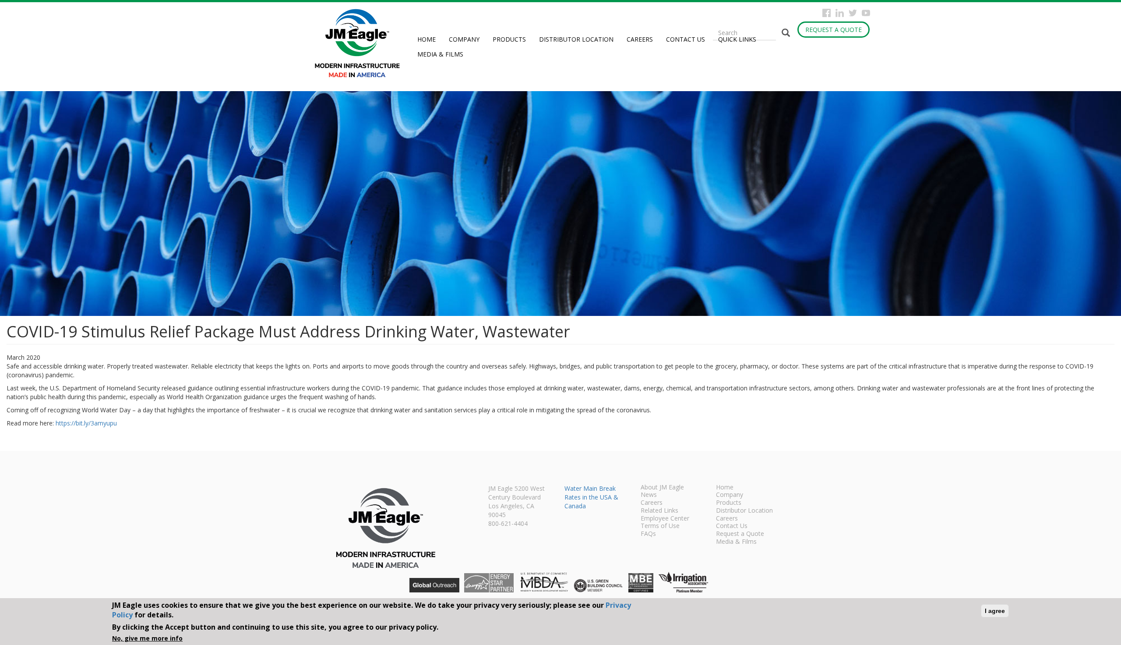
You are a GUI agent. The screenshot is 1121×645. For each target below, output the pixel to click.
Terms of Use (660, 526)
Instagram (839, 13)
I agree (995, 610)
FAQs (648, 534)
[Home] (360, 43)
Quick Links (737, 39)
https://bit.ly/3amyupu (86, 423)
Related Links (659, 510)
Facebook (826, 13)
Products (509, 39)
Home (426, 39)
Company (464, 39)
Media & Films (440, 54)
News (649, 495)
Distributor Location (576, 39)
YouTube (866, 13)
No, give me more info (147, 638)
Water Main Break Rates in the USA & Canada (591, 497)
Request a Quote (833, 29)
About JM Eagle (662, 487)
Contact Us (685, 39)
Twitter (853, 13)
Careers (640, 39)
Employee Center (665, 518)
